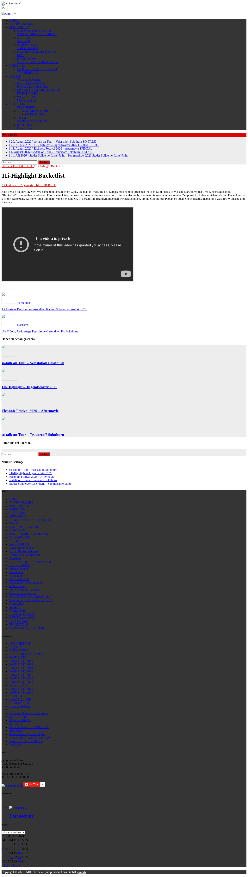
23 (19, 857)
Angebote (15, 76)
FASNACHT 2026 (21, 692)
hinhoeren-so (17, 586)
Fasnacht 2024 (18, 685)
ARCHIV (15, 540)
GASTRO (15, 695)
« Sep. (5, 865)
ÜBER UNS (17, 104)
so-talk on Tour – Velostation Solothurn (33, 363)
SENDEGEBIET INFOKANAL (37, 69)
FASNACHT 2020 (21, 671)
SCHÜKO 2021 (19, 579)
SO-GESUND (18, 716)
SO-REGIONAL (27, 44)
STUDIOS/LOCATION (32, 121)
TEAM (21, 118)
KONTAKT (24, 125)
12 (3, 853)
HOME (14, 20)
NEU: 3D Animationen (31, 83)
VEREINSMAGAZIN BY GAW (38, 62)
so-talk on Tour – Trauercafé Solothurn (33, 435)
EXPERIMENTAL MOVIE (26, 654)
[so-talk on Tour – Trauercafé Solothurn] (9, 427)
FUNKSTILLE (18, 624)
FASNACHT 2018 (21, 664)
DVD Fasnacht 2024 (22, 617)
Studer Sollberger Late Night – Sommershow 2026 (40, 483)
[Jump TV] (9, 13)
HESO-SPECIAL (20, 706)
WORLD (15, 744)
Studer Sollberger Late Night (34, 30)
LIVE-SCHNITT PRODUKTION (38, 90)
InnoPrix (14, 607)
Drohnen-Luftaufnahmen (32, 86)
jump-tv (29, 185)
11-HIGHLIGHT (27, 48)
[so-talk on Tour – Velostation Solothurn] (9, 355)
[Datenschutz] (18, 807)
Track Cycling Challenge (24, 589)
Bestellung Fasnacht (21, 614)
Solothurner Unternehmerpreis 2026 (31, 600)
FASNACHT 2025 (21, 688)
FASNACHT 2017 (21, 661)
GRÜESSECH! (19, 702)
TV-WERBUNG (27, 72)
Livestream (16, 572)
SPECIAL (23, 37)
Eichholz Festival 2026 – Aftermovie (30, 411)
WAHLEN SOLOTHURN (26, 741)
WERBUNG (17, 65)
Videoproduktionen (29, 79)
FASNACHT (17, 657)
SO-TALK (23, 41)
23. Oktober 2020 (12, 185)
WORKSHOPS (27, 97)
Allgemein (15, 647)
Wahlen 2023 (17, 610)
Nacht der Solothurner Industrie (36, 51)
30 (19, 861)
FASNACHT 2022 (21, 678)
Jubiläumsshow (18, 621)
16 (19, 853)
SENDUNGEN (19, 27)
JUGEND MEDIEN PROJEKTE (38, 111)
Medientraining (26, 100)
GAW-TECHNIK (20, 699)
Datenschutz (24, 128)
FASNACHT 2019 (21, 668)
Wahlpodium (17, 575)
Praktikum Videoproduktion (26, 582)
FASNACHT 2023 (21, 681)
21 (11, 857)
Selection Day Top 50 (22, 593)
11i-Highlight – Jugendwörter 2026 (29, 387)
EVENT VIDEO (27, 93)
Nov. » (16, 865)
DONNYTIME (26, 58)
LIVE (20, 55)
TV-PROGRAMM (21, 23)
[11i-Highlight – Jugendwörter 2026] (9, 379)
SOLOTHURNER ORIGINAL (37, 34)
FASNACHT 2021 (21, 674)
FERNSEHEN (26, 107)
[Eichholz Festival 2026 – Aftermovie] (9, 403)
